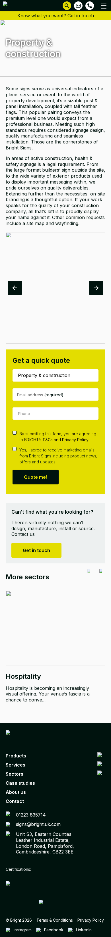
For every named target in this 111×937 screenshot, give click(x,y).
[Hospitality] (55, 628)
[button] (67, 5)
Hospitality (23, 676)
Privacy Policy (75, 439)
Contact (15, 801)
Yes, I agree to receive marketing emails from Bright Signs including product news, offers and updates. (58, 455)
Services (15, 765)
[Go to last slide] (14, 287)
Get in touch (36, 550)
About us (16, 792)
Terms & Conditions (54, 920)
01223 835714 (31, 815)
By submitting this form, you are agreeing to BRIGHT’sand (57, 436)
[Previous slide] (88, 577)
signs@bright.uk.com (38, 824)
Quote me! (35, 477)
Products (16, 756)
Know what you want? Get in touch (55, 15)
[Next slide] (96, 287)
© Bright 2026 (19, 920)
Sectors (14, 774)
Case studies (20, 783)
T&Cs (47, 439)
